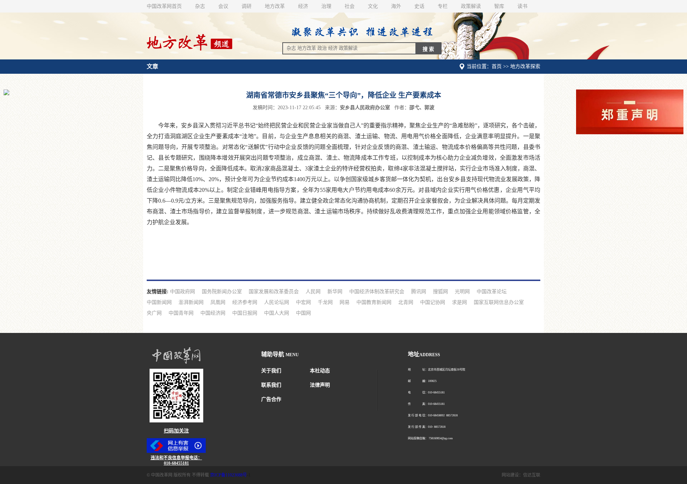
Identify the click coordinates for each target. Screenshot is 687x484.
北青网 (405, 302)
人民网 (313, 291)
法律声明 (320, 385)
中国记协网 (432, 302)
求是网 (459, 302)
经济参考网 (244, 302)
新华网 (334, 291)
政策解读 (471, 6)
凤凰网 (217, 302)
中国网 (303, 313)
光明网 (462, 291)
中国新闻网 (159, 302)
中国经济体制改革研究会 (376, 291)
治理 (326, 6)
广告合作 (271, 399)
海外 (396, 6)
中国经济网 (212, 313)
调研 (247, 6)
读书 (522, 6)
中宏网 (303, 302)
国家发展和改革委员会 (274, 291)
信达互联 (531, 475)
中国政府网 (182, 291)
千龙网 (325, 302)
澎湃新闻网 (191, 302)
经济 (303, 6)
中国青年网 (181, 313)
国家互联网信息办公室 (499, 302)
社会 (350, 6)
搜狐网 (440, 291)
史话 (419, 6)
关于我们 (271, 370)
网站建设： (512, 475)
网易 (345, 302)
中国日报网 (244, 313)
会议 (223, 6)
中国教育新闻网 (373, 302)
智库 (499, 6)
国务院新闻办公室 (222, 291)
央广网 (154, 313)
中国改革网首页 (164, 6)
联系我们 (271, 385)
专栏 (443, 6)
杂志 (200, 6)
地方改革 (275, 6)
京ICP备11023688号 (228, 475)
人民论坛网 (276, 302)
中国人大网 (276, 313)
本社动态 (320, 370)
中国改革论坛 (492, 291)
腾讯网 (418, 291)
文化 (373, 6)
